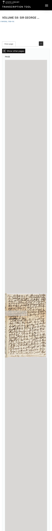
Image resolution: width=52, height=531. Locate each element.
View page (10, 44)
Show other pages (15, 51)
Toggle (41, 43)
